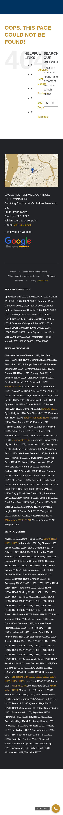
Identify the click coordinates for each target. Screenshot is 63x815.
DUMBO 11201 (49, 409)
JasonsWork (42, 280)
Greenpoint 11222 (20, 440)
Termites (42, 116)
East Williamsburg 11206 (36, 418)
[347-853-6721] (56, 808)
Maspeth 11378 (19, 686)
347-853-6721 (22, 224)
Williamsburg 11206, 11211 (18, 520)
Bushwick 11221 (13, 386)
